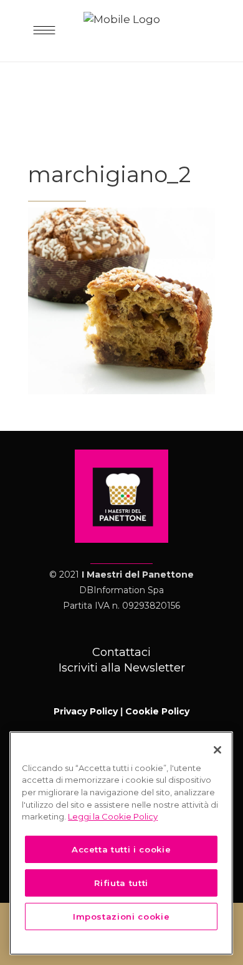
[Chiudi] (217, 750)
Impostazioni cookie (121, 916)
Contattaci (121, 652)
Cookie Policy (157, 711)
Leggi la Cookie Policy (113, 816)
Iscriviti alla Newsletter (122, 668)
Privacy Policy (86, 711)
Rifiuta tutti (121, 883)
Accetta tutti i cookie (121, 849)
